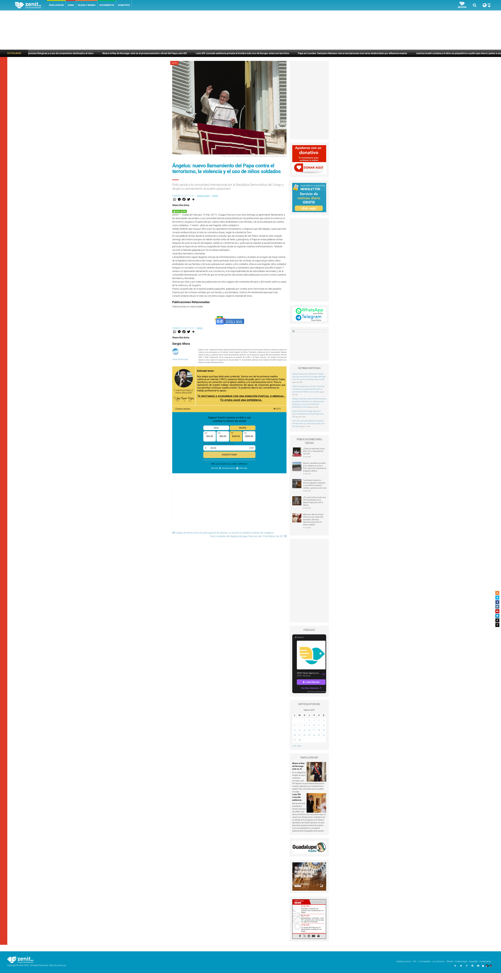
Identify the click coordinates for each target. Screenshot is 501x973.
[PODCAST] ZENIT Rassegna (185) (459, 53)
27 (295, 740)
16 (309, 730)
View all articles (180, 359)
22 (304, 735)
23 (309, 735)
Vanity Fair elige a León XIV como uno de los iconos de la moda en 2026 (393, 53)
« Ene (294, 746)
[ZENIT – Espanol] (31, 5)
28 (300, 740)
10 (314, 725)
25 (319, 735)
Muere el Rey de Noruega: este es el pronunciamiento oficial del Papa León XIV (308, 414)
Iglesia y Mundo (87, 5)
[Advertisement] (250, 30)
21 (300, 735)
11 (319, 725)
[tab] (301, 901)
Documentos (106, 5)
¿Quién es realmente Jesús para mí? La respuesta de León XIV (314, 451)
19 (324, 730)
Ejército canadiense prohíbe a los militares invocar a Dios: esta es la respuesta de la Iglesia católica (314, 467)
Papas (174, 63)
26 (324, 735)
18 (319, 730)
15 (304, 730)
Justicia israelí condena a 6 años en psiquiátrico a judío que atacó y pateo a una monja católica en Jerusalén (287, 53)
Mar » (300, 746)
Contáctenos (485, 961)
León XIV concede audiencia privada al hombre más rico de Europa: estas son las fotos (56, 53)
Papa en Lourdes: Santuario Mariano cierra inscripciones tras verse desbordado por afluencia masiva (165, 53)
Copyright (473, 961)
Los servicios (438, 961)
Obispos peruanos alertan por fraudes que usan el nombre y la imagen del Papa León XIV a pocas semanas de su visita (309, 376)
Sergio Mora (203, 196)
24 (314, 735)
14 (300, 730)
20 (295, 735)
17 (314, 730)
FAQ (414, 961)
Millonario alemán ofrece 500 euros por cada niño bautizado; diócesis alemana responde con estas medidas (313, 519)
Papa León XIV (56, 5)
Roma (71, 5)
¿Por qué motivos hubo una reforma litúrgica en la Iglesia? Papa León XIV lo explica (314, 501)
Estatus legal (461, 961)
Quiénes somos (403, 961)
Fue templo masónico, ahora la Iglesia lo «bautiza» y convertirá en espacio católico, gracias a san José (314, 484)
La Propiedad (424, 961)
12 (324, 725)
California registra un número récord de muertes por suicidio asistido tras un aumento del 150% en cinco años (308, 389)
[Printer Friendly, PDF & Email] (179, 211)
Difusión (450, 961)
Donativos (124, 5)
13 (295, 730)
